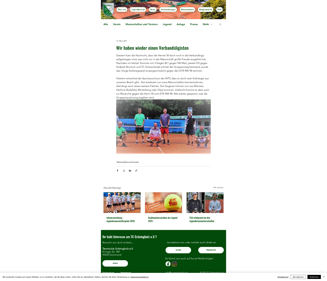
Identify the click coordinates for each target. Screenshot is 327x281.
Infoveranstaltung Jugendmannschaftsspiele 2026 (121, 219)
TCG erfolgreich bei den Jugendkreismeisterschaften (201, 219)
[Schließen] (323, 277)
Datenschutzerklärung (139, 277)
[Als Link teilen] (136, 170)
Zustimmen (314, 277)
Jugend (167, 24)
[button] (121, 9)
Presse (194, 24)
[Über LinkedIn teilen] (130, 170)
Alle (105, 24)
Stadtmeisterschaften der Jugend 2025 (162, 219)
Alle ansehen (218, 187)
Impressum (126, 272)
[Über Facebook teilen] (117, 170)
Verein (116, 24)
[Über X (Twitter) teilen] (123, 170)
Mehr (206, 24)
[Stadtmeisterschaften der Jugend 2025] (163, 202)
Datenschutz (108, 272)
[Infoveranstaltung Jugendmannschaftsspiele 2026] (122, 202)
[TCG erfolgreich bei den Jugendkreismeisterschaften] (205, 202)
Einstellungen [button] (283, 277)
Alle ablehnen (298, 277)
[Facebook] (168, 263)
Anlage (181, 24)
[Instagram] (174, 263)
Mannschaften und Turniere (142, 24)
